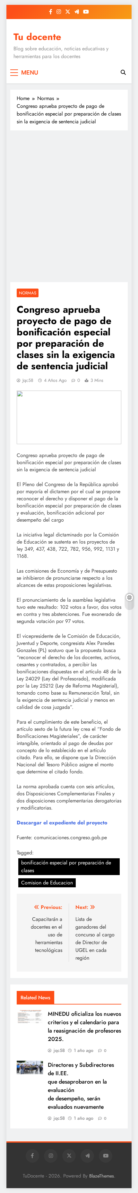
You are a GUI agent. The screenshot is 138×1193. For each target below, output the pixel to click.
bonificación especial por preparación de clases (66, 866)
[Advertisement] (69, 206)
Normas (27, 293)
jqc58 (27, 380)
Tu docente (37, 37)
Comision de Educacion (47, 882)
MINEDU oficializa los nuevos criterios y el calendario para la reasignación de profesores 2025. (84, 1026)
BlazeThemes (101, 1176)
